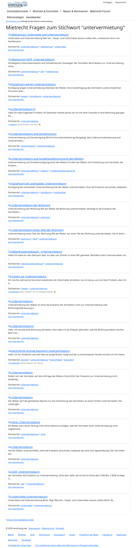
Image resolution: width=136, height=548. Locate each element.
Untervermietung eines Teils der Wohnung (37, 230)
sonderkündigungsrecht (62, 170)
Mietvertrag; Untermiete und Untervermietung (40, 34)
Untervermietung (22, 301)
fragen (24, 288)
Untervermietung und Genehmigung (33, 134)
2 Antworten (13, 292)
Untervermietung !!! (23, 109)
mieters (44, 170)
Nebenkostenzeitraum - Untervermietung (36, 251)
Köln (32, 534)
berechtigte (56, 359)
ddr (42, 71)
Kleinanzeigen (15, 17)
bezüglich (69, 359)
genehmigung (28, 146)
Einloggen (107, 2)
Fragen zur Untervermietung (28, 276)
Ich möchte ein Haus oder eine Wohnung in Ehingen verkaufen (66, 545)
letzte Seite (28, 519)
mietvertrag (46, 46)
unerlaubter (60, 192)
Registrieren (120, 2)
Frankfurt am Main (88, 534)
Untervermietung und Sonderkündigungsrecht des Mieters (47, 158)
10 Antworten (14, 363)
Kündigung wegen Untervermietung (33, 84)
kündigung (35, 96)
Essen (72, 534)
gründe (24, 359)
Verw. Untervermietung (25, 422)
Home (8, 21)
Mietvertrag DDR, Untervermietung (33, 59)
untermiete (60, 46)
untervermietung (29, 46)
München (13, 540)
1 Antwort (12, 124)
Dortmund (44, 534)
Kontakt (60, 528)
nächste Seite (16, 519)
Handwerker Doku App (19, 545)
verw (43, 434)
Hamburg (107, 534)
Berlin (11, 534)
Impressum (34, 528)
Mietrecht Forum (100, 11)
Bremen (22, 534)
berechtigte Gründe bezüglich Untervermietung (40, 351)
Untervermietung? (22, 326)
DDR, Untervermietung (25, 472)
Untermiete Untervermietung (29, 496)
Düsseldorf (59, 534)
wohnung (45, 217)
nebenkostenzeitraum (32, 263)
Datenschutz (48, 528)
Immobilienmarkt (18, 11)
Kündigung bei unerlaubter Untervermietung (38, 183)
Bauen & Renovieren (75, 11)
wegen (24, 96)
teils (35, 238)
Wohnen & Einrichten (46, 11)
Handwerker (33, 17)
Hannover (121, 534)
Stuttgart (26, 540)
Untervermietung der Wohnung (30, 205)
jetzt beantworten (16, 50)
